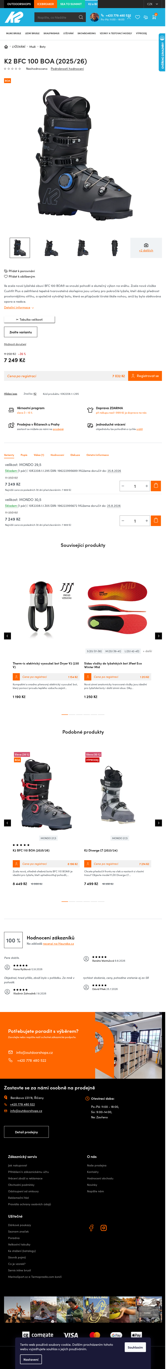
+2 (146, 250)
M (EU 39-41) (113, 651)
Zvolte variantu (21, 332)
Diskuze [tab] (75, 455)
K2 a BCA (94, 4)
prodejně (58, 429)
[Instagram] (104, 1228)
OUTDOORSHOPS (19, 4)
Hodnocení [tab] (57, 455)
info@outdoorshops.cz (34, 1052)
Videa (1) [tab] (39, 455)
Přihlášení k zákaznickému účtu (28, 1172)
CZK (150, 4)
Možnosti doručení (15, 344)
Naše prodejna (96, 1165)
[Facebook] (91, 1228)
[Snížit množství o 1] (123, 486)
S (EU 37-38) (94, 651)
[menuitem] (13, 33)
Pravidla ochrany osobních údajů (29, 1204)
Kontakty (93, 1172)
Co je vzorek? (17, 1264)
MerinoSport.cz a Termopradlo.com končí (35, 1277)
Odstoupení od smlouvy (23, 1191)
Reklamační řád (18, 1198)
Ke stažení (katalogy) (22, 1251)
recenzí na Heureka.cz (58, 943)
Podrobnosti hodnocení (67, 69)
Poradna (14, 1238)
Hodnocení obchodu (100, 1178)
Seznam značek (18, 1231)
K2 (35, 393)
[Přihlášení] (129, 17)
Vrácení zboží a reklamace (25, 1178)
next (158, 636)
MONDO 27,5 (48, 838)
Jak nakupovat (17, 1165)
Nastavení (30, 1359)
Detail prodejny (26, 1132)
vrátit (139, 429)
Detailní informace (17, 307)
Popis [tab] (24, 455)
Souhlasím (135, 1347)
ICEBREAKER (45, 4)
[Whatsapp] (116, 1228)
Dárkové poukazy (19, 1225)
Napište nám (95, 1191)
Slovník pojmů (17, 1257)
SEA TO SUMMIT (71, 4)
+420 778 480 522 (107, 15)
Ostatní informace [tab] (97, 455)
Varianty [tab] (9, 455)
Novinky (92, 1185)
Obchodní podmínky (21, 1185)
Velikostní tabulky (19, 1244)
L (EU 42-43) (132, 651)
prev (7, 636)
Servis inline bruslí (19, 1270)
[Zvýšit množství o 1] (147, 486)
